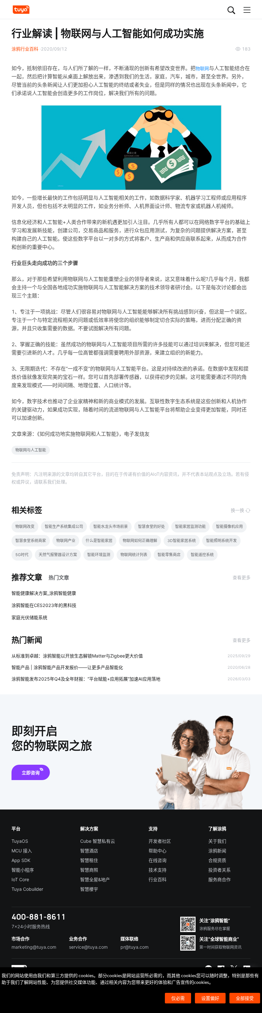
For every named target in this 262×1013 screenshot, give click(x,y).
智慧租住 (89, 860)
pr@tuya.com (134, 947)
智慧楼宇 (89, 889)
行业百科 (157, 879)
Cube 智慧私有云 (97, 841)
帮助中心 (157, 850)
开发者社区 (160, 841)
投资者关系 (219, 870)
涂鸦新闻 (217, 850)
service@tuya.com (88, 947)
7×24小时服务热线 (31, 926)
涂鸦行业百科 (25, 49)
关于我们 (217, 841)
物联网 (202, 68)
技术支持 (157, 870)
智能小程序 (23, 870)
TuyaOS (20, 841)
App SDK (21, 860)
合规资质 (217, 860)
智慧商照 (89, 870)
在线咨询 (157, 860)
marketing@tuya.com (34, 947)
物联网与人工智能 (30, 450)
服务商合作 (219, 879)
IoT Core (20, 879)
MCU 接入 (22, 850)
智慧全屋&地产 (95, 879)
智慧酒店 (89, 850)
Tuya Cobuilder (27, 889)
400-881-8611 (39, 916)
